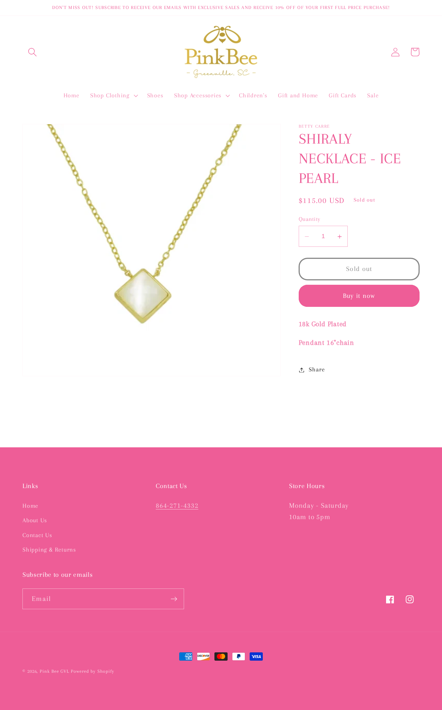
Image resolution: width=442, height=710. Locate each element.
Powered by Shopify (92, 671)
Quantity (309, 219)
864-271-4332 (177, 505)
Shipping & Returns (49, 549)
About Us (34, 520)
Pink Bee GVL (54, 671)
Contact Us (37, 535)
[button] (32, 52)
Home (30, 505)
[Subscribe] (174, 599)
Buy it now (359, 295)
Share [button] (317, 369)
